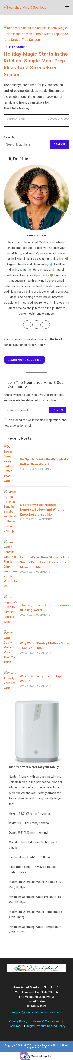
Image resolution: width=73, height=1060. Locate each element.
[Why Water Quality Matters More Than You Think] (10, 647)
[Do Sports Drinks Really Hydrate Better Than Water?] (10, 463)
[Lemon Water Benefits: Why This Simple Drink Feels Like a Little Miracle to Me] (10, 564)
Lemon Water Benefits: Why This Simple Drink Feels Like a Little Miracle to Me (44, 562)
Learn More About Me (24, 359)
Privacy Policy (18, 1021)
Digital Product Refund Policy (46, 1026)
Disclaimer (15, 1026)
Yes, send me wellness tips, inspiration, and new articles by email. (35, 422)
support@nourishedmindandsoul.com (37, 1012)
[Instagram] (36, 324)
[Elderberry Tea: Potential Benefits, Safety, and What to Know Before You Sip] (10, 511)
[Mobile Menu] (67, 7)
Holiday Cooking (16, 47)
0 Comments (46, 469)
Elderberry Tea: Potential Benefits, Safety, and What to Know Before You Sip (42, 509)
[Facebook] (27, 324)
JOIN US (57, 410)
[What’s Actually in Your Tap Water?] (10, 680)
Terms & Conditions (46, 1021)
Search (9, 137)
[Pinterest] (46, 324)
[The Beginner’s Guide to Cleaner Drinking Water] (10, 609)
